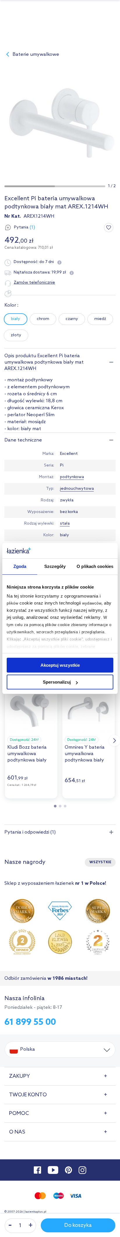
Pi (61, 465)
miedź (100, 319)
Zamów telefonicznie (34, 282)
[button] (29, 186)
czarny (72, 319)
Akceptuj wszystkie (60, 665)
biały (15, 319)
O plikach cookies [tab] (95, 566)
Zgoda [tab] (20, 566)
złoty (16, 335)
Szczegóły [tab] (55, 566)
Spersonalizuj (57, 682)
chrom (43, 319)
